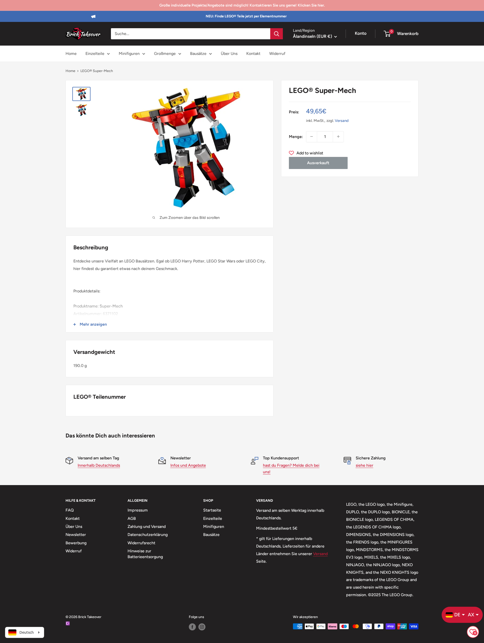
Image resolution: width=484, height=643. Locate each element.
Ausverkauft (318, 162)
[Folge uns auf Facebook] (192, 626)
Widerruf (277, 53)
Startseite (212, 510)
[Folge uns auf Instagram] (201, 626)
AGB (132, 518)
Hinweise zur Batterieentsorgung (145, 554)
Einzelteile (94, 53)
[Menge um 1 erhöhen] (338, 136)
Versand (342, 120)
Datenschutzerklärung (148, 534)
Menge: (296, 136)
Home (71, 53)
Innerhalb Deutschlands (99, 465)
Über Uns (229, 53)
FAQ (70, 510)
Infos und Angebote (188, 465)
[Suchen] (276, 33)
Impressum (138, 510)
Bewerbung (76, 542)
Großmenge (165, 53)
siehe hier (364, 465)
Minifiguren (129, 53)
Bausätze (198, 53)
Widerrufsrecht (141, 542)
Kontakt (253, 53)
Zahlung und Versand (147, 526)
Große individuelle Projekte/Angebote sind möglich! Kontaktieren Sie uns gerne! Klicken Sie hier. (242, 5)
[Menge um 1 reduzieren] (311, 136)
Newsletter (76, 534)
